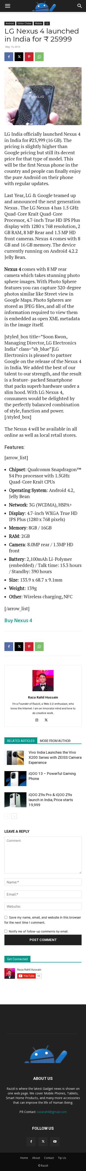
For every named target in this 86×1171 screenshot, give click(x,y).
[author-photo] (43, 691)
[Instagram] (38, 720)
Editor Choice (24, 23)
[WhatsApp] (39, 56)
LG (47, 23)
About (36, 1158)
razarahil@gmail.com (52, 1112)
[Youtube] (54, 1141)
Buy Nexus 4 (18, 620)
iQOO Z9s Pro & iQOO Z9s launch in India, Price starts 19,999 (51, 800)
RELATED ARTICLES (21, 741)
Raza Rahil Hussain (43, 697)
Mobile (38, 23)
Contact (49, 1158)
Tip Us (62, 1158)
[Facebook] (8, 56)
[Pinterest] (29, 56)
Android (10, 23)
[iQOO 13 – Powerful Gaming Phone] (15, 778)
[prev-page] (7, 816)
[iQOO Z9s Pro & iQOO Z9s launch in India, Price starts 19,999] (15, 800)
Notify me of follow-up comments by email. (38, 931)
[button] (7, 6)
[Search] (80, 6)
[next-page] (14, 816)
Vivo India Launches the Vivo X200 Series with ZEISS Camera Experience (55, 757)
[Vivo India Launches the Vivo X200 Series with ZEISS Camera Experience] (15, 757)
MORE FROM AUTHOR (55, 741)
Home (24, 1158)
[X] (19, 56)
